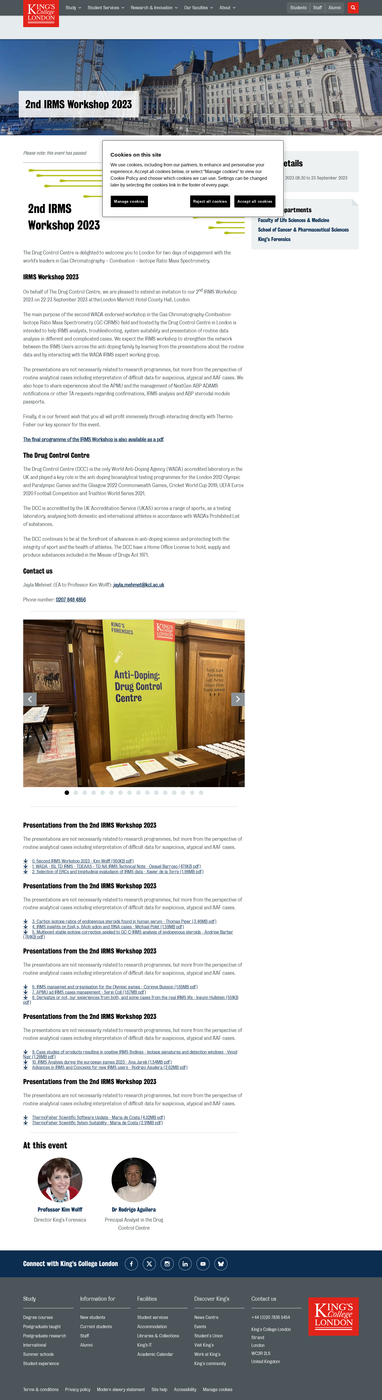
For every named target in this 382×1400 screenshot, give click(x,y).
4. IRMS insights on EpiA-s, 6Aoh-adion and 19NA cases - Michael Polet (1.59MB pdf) (108, 927)
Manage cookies (217, 1389)
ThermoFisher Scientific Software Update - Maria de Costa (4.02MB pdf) (98, 1117)
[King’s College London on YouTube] (203, 1264)
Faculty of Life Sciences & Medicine (293, 220)
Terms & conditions (40, 1389)
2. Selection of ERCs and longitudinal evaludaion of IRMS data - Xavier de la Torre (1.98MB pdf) (118, 872)
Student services (162, 1318)
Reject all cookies (210, 201)
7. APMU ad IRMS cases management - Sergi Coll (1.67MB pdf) (89, 992)
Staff (317, 8)
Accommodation (162, 1328)
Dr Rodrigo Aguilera (134, 1209)
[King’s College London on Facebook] (131, 1264)
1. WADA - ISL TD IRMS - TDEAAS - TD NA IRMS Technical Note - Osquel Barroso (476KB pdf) (116, 866)
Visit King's (219, 1346)
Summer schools (48, 1355)
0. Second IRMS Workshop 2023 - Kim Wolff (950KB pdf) (83, 861)
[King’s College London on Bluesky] (221, 1264)
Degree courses (48, 1318)
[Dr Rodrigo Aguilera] (134, 1181)
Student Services (108, 9)
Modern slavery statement (121, 1389)
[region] (193, 179)
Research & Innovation (156, 9)
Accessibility (185, 1389)
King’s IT (162, 1346)
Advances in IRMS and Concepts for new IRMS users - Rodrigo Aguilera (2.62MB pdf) (110, 1067)
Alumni (335, 8)
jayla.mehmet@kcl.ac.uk (139, 585)
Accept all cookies (254, 201)
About (229, 9)
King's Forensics (274, 239)
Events (219, 1328)
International (48, 1346)
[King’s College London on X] (149, 1264)
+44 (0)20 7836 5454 (270, 1317)
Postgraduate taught (48, 1328)
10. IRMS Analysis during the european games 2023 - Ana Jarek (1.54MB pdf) (102, 1062)
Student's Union (219, 1337)
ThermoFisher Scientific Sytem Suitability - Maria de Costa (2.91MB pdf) (97, 1123)
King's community (219, 1364)
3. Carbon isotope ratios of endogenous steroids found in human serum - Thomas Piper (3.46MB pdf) (124, 921)
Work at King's (219, 1355)
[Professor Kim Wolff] (60, 1181)
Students (298, 8)
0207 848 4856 (71, 600)
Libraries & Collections (162, 1337)
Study (75, 9)
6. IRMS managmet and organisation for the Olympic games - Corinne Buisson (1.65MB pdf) (115, 987)
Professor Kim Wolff (60, 1209)
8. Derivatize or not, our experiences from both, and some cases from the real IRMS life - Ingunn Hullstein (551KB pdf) (130, 1000)
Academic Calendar (162, 1355)
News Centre (219, 1318)
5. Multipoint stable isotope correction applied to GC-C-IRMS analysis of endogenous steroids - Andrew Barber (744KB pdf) (128, 934)
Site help (159, 1389)
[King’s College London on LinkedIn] (185, 1264)
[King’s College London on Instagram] (167, 1264)
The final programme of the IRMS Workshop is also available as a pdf (93, 439)
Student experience (48, 1364)
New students (105, 1318)
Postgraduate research (48, 1337)
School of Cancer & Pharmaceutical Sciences (303, 229)
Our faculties (200, 9)
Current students (105, 1328)
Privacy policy (77, 1389)
